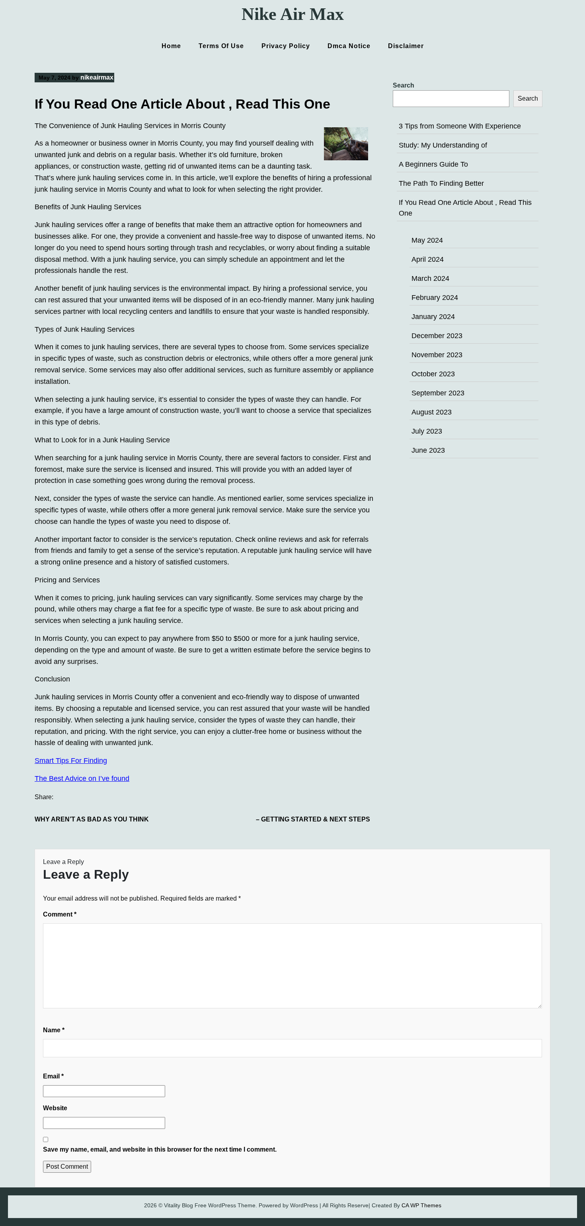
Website (55, 1108)
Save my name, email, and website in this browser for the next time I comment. (160, 1149)
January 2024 (433, 317)
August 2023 (431, 412)
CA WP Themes (421, 1205)
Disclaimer (406, 46)
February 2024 (434, 298)
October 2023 (433, 374)
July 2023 (426, 431)
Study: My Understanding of (443, 145)
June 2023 (428, 450)
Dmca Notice (349, 46)
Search (403, 85)
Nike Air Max (293, 14)
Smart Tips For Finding (71, 761)
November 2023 (436, 355)
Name (53, 1030)
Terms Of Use (221, 46)
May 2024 (427, 240)
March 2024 (430, 278)
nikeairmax (96, 77)
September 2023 (437, 393)
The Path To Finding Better (441, 183)
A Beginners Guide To (433, 164)
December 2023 (436, 336)
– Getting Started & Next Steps (313, 819)
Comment (59, 914)
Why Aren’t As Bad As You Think (92, 819)
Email (53, 1076)
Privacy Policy (285, 46)
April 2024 (427, 259)
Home (171, 46)
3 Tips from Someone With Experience (460, 126)
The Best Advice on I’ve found (82, 778)
